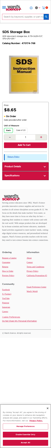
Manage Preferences (25, 426)
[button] (31, 7)
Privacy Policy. (36, 421)
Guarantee (6, 262)
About (29, 258)
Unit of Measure (11, 126)
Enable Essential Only (25, 435)
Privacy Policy (32, 271)
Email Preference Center (36, 287)
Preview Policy (8, 276)
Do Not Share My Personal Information (19, 321)
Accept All (25, 443)
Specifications (12, 175)
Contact (30, 262)
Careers (5, 312)
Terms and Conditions (35, 267)
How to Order (7, 271)
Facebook (6, 290)
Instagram (6, 307)
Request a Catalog (9, 258)
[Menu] (4, 8)
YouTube (5, 298)
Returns (5, 267)
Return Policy (13, 157)
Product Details (13, 166)
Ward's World (32, 291)
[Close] (47, 408)
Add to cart (24, 145)
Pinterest (5, 303)
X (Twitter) (6, 294)
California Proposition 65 (37, 276)
